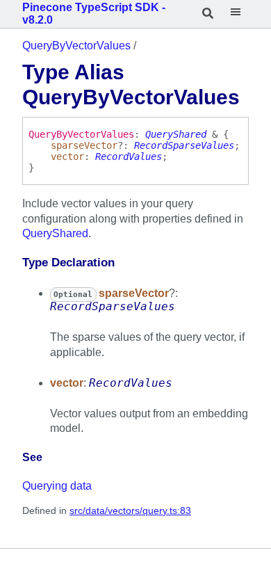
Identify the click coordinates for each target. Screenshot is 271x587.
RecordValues (128, 156)
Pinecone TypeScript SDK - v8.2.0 (93, 13)
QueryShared (175, 134)
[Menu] (235, 14)
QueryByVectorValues (76, 45)
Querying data (57, 486)
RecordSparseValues (184, 145)
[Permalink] (53, 458)
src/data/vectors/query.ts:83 (130, 510)
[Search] (208, 14)
